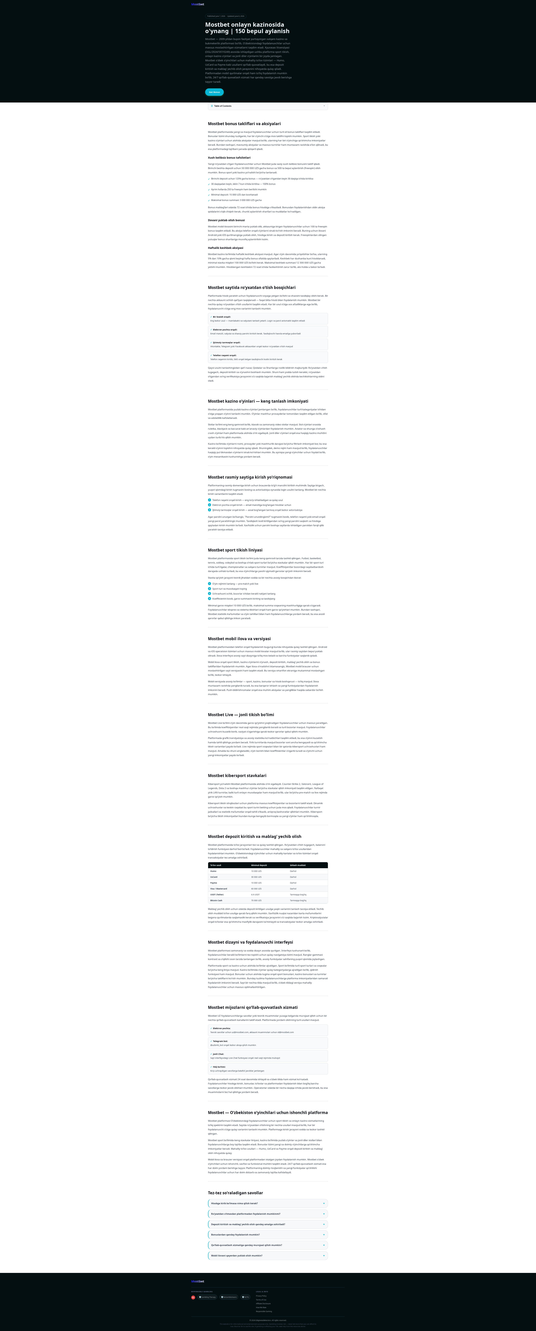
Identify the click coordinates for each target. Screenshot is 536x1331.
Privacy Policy (261, 1296)
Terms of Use (261, 1300)
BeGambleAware (229, 1297)
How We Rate (261, 1307)
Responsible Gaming (264, 1311)
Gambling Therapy (207, 1297)
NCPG (245, 1297)
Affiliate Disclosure (263, 1303)
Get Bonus (214, 92)
